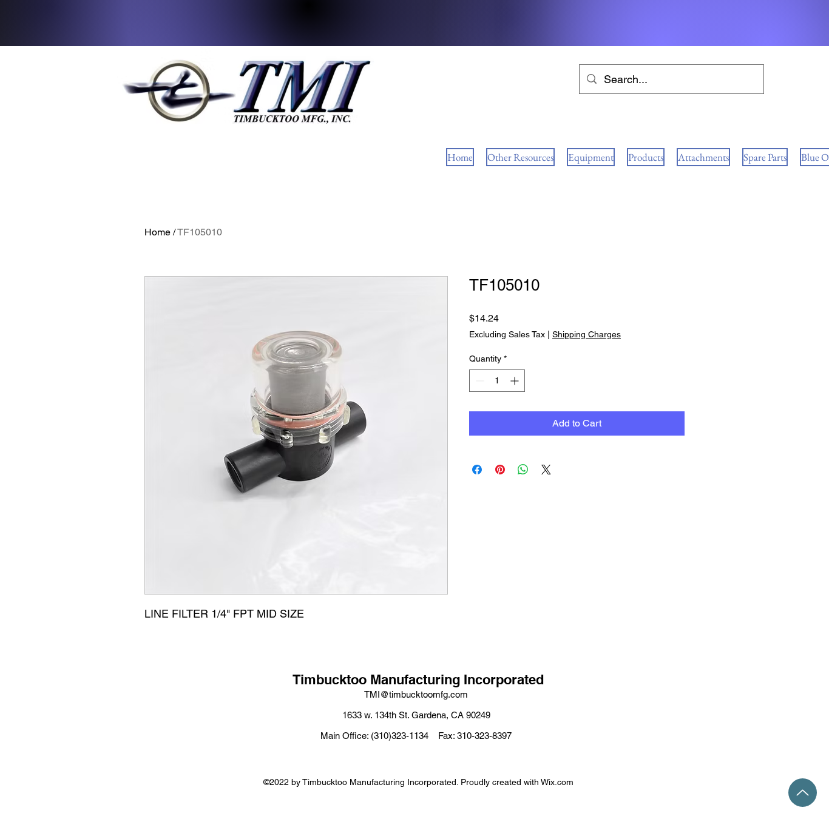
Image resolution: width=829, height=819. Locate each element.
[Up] (802, 792)
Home (157, 232)
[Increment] (515, 380)
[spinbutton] (497, 380)
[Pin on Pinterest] (500, 469)
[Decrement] (478, 380)
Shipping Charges (586, 334)
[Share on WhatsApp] (523, 469)
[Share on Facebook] (477, 469)
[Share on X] (546, 469)
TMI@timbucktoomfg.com (416, 694)
